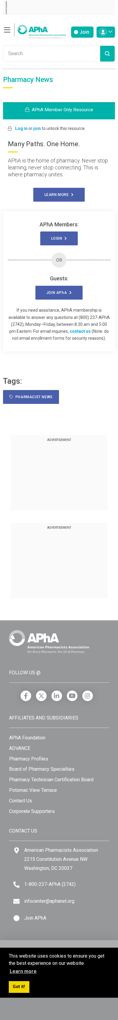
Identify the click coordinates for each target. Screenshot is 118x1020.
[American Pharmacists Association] (34, 30)
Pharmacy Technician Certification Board (51, 779)
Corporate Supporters (32, 811)
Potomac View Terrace (33, 790)
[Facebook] (26, 696)
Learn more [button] (23, 971)
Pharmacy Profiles (28, 759)
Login (57, 238)
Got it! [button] (19, 986)
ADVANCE (19, 748)
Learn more (57, 195)
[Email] (16, 901)
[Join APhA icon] (16, 918)
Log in (21, 128)
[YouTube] (72, 696)
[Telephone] (16, 884)
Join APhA (35, 918)
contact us (80, 331)
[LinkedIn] (56, 696)
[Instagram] (87, 696)
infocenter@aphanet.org (49, 901)
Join (83, 32)
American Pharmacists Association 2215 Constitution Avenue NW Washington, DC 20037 (61, 859)
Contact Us (20, 801)
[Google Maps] (16, 850)
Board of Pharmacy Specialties (41, 769)
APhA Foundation (27, 738)
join (37, 128)
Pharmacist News (33, 397)
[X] (41, 696)
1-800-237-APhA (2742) (50, 884)
